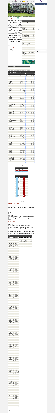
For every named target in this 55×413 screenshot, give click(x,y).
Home (20, 1)
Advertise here (45, 4)
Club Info (29, 20)
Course (10, 16)
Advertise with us (31, 1)
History (22, 16)
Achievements (18, 16)
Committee (32, 20)
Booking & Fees (25, 20)
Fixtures (13, 16)
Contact (27, 1)
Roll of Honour (25, 16)
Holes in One (29, 16)
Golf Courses (23, 1)
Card (15, 16)
